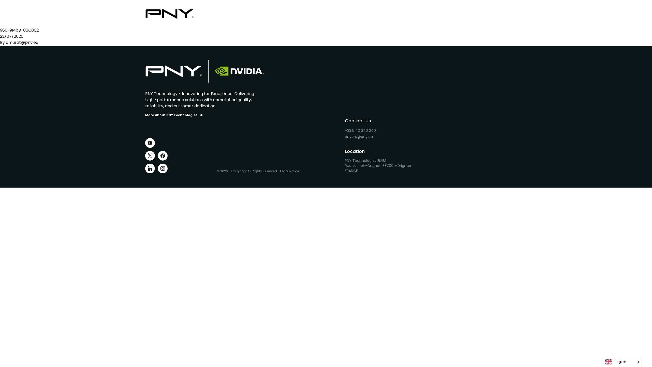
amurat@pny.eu (22, 42)
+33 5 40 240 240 (360, 130)
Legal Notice (289, 171)
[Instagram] (163, 168)
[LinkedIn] (150, 168)
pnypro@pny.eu (359, 136)
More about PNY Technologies (171, 115)
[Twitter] (150, 156)
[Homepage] (173, 13)
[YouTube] (150, 143)
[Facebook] (163, 156)
